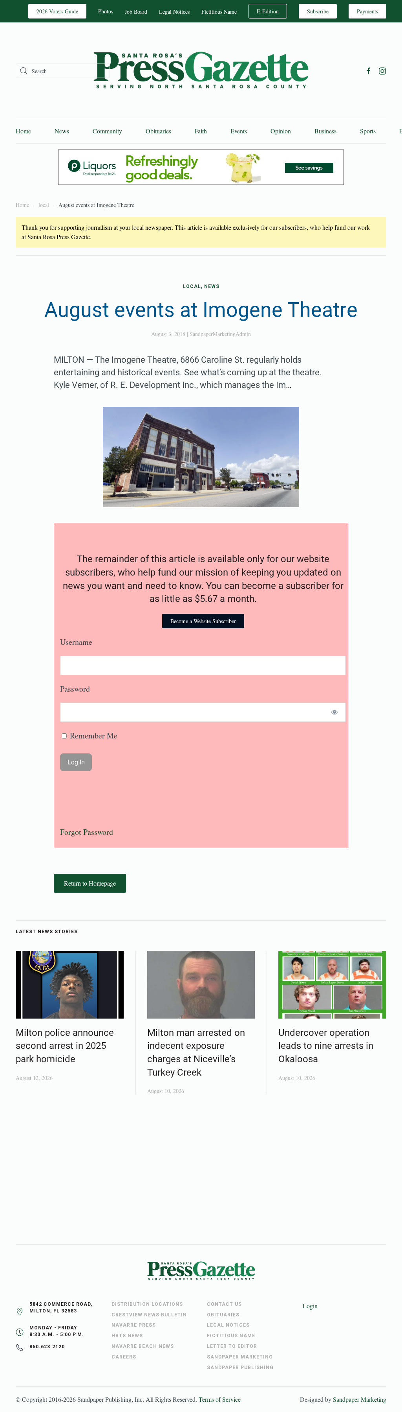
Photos (105, 11)
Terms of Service (220, 1399)
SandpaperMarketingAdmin (220, 334)
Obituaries (158, 131)
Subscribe (318, 11)
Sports (368, 131)
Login (310, 1305)
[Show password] (334, 712)
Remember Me (92, 735)
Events (238, 131)
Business (325, 131)
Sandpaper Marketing (359, 1399)
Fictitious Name (219, 11)
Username (76, 642)
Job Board (136, 11)
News (62, 131)
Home (23, 131)
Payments (367, 11)
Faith (201, 131)
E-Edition (268, 11)
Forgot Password (86, 832)
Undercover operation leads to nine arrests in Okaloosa (325, 1046)
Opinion (280, 131)
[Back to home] (201, 70)
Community (107, 131)
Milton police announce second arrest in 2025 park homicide (65, 1046)
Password (75, 688)
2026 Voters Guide (57, 11)
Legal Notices (174, 11)
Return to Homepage (90, 883)
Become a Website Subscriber (203, 621)
